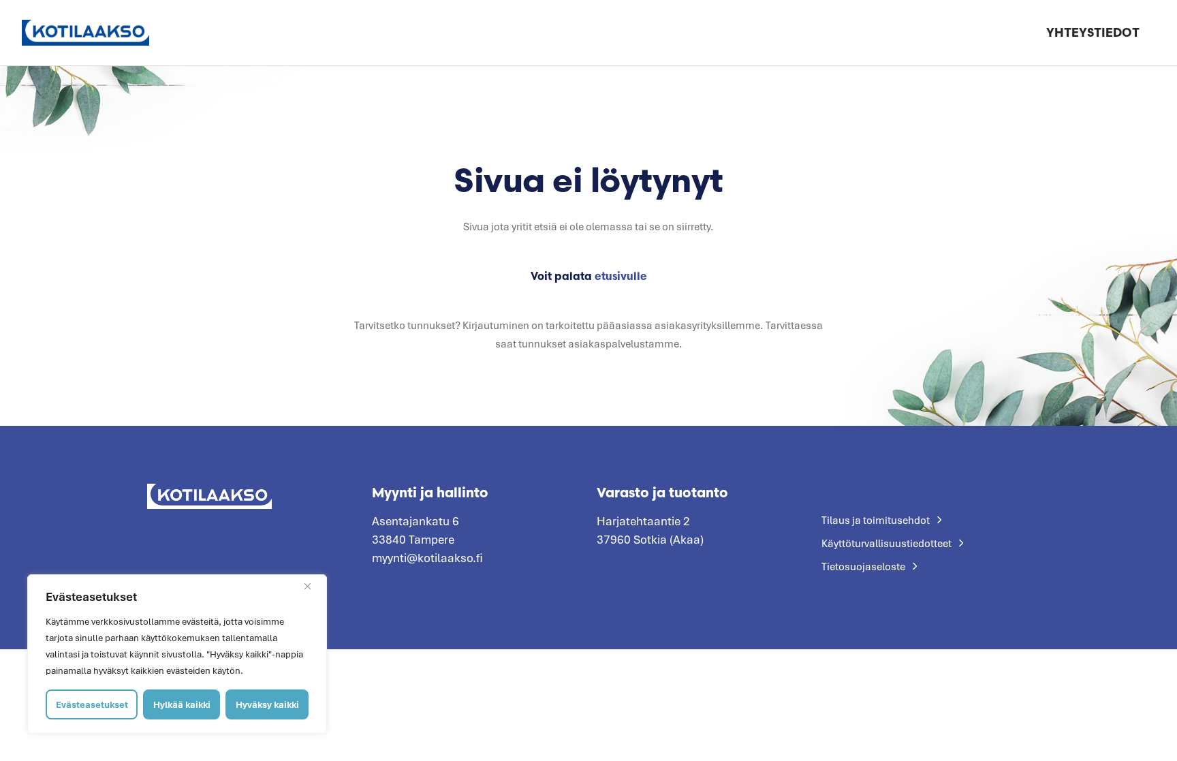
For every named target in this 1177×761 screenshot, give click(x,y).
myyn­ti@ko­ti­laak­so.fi (427, 557)
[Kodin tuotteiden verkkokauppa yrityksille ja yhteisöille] (85, 32)
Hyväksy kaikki (267, 704)
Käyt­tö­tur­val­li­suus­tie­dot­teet (886, 543)
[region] (177, 654)
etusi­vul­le (621, 276)
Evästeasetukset (92, 704)
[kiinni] (312, 586)
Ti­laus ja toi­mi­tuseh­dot (875, 520)
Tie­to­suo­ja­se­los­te (863, 566)
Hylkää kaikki (181, 704)
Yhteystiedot (1093, 32)
